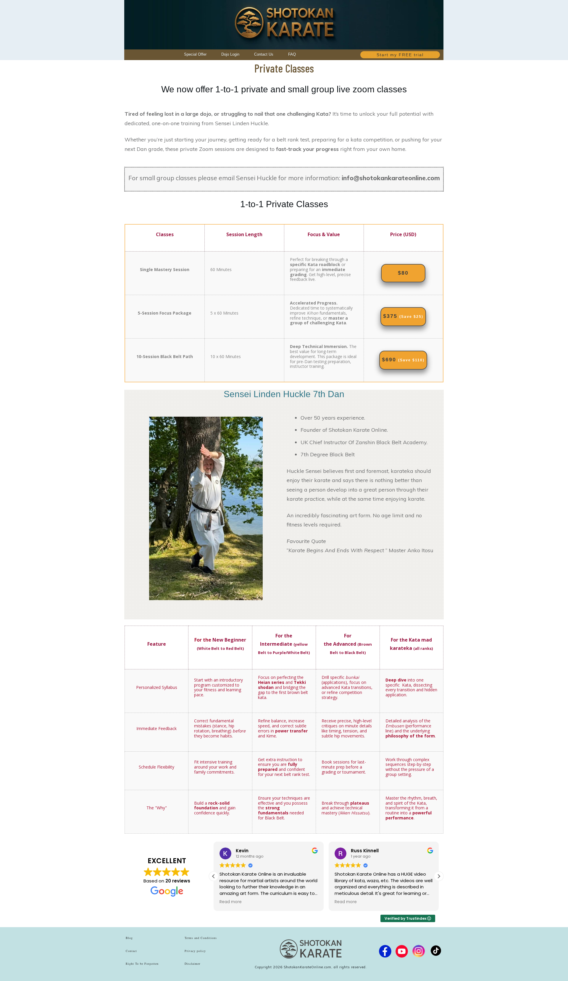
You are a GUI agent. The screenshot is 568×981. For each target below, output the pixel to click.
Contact (131, 951)
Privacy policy (195, 951)
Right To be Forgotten (142, 963)
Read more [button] (231, 902)
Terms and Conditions (201, 938)
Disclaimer (192, 963)
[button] (438, 876)
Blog (129, 938)
